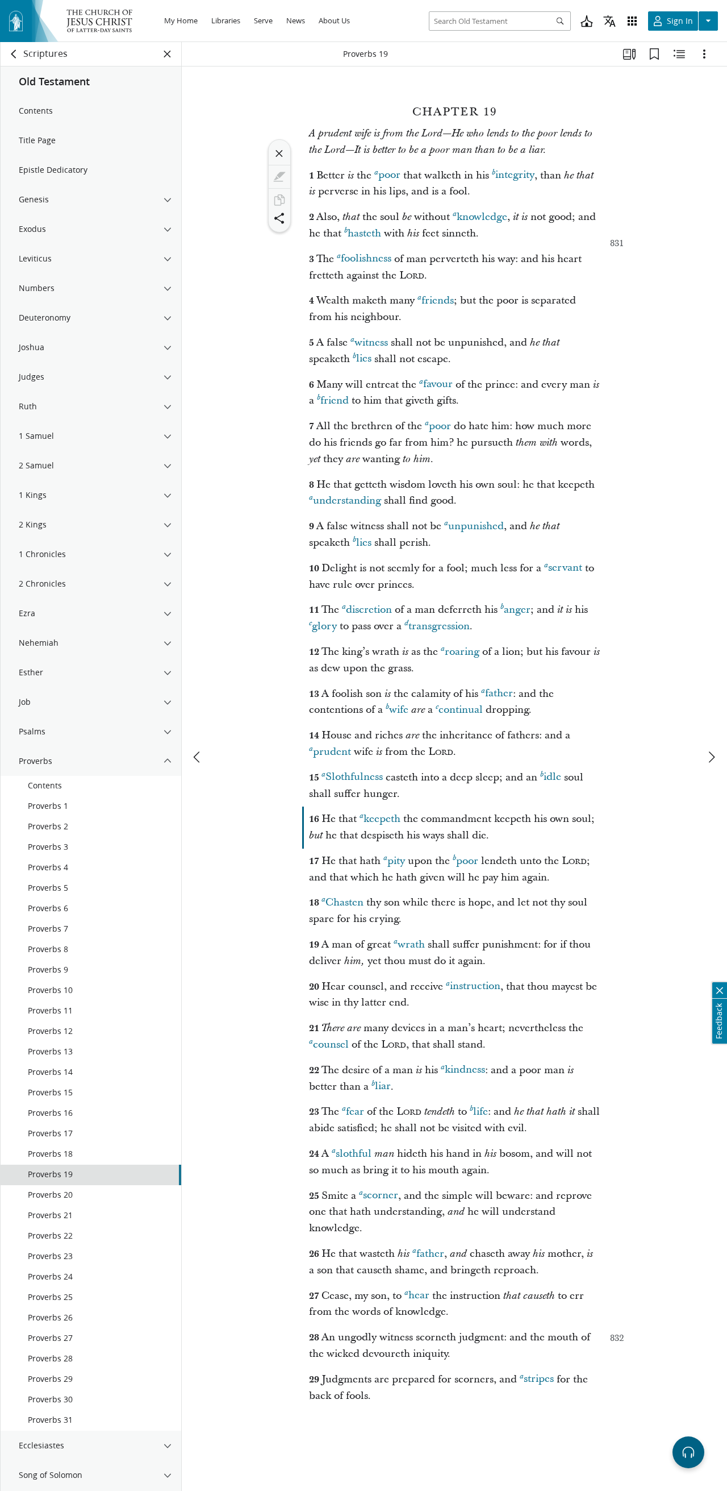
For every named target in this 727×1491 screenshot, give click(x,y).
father (499, 694)
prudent (332, 752)
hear (418, 1296)
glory (324, 626)
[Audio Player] (688, 1452)
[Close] (279, 153)
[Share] (279, 218)
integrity (514, 175)
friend (334, 400)
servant (565, 568)
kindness (465, 1070)
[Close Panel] (167, 54)
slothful (353, 1154)
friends (437, 300)
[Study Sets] (629, 54)
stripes (539, 1379)
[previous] (197, 757)
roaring (462, 652)
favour (438, 384)
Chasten (344, 902)
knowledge (482, 217)
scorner (380, 1196)
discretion (369, 610)
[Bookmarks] (654, 54)
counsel (331, 1044)
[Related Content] (679, 54)
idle (552, 777)
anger (517, 610)
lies (363, 359)
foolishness (366, 259)
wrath (411, 944)
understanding (347, 500)
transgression (439, 626)
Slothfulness (354, 777)
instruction (475, 986)
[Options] (704, 54)
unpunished (476, 526)
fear (355, 1111)
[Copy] (279, 200)
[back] (14, 54)
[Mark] (279, 177)
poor (389, 175)
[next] (711, 757)
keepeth (382, 819)
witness (371, 342)
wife (398, 710)
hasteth (364, 233)
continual (460, 710)
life (480, 1111)
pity (396, 861)
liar (383, 1086)
